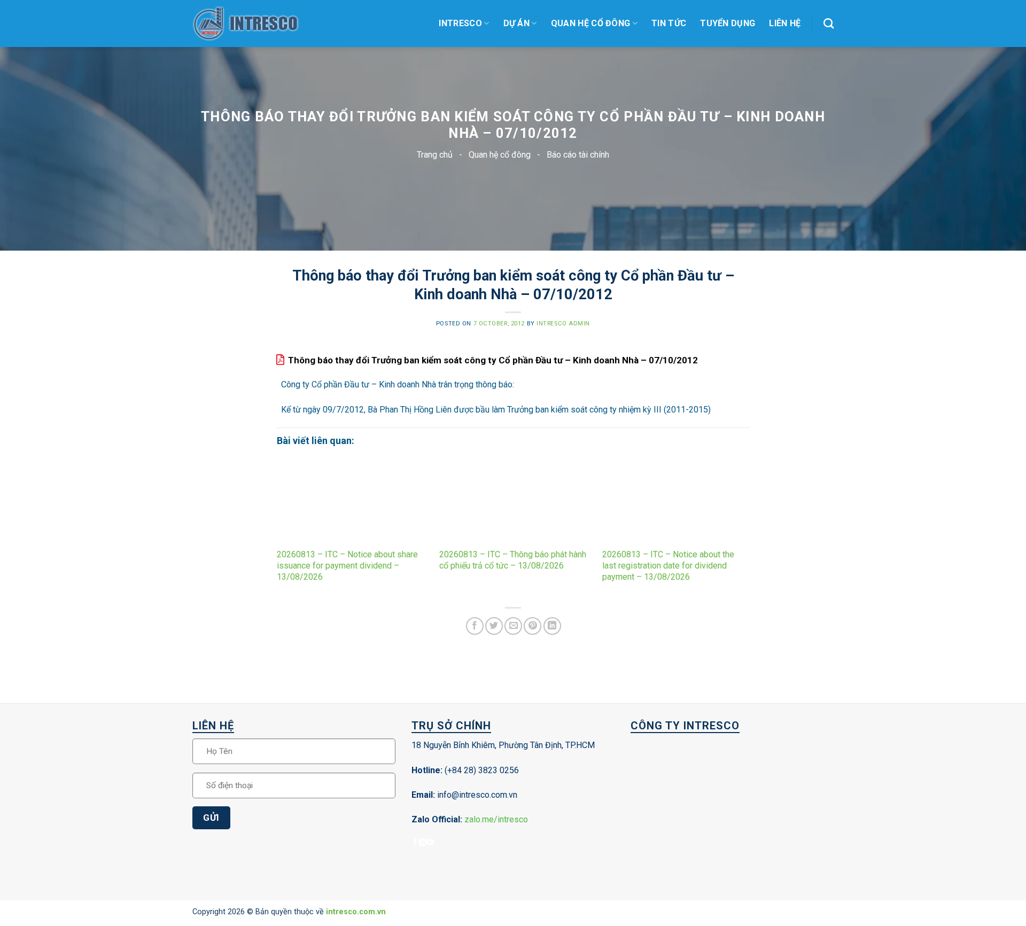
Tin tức (668, 23)
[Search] (828, 23)
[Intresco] (245, 24)
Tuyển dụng (727, 23)
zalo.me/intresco (496, 819)
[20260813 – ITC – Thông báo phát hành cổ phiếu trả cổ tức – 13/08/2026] (512, 502)
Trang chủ (435, 155)
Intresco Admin (563, 323)
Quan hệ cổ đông (591, 23)
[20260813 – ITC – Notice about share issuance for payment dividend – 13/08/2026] (350, 502)
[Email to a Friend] (513, 626)
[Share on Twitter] (494, 626)
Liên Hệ (784, 23)
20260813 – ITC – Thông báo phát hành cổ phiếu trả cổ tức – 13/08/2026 (512, 560)
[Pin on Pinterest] (532, 626)
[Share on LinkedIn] (552, 626)
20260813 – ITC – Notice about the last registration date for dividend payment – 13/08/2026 (668, 565)
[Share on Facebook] (475, 626)
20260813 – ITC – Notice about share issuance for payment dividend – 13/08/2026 (347, 565)
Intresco (460, 23)
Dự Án (516, 23)
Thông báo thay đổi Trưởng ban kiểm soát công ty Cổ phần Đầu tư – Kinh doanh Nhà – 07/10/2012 (493, 360)
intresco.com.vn (356, 911)
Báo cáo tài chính (578, 155)
